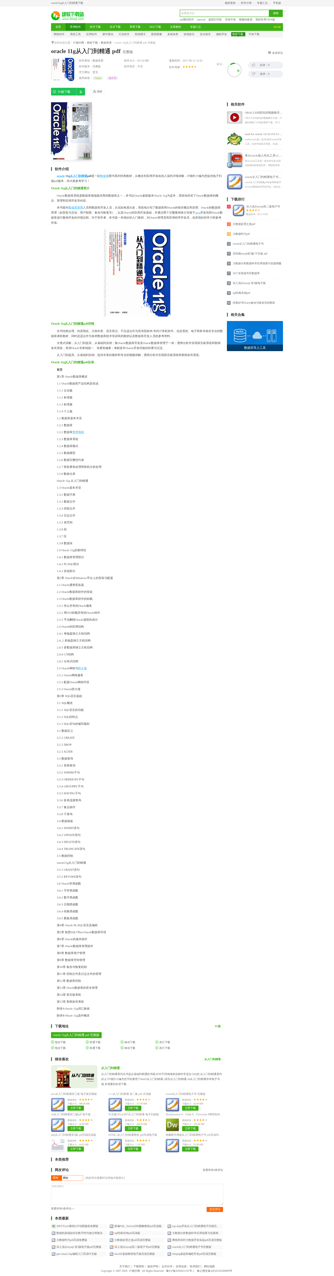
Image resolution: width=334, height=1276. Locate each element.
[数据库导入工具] (255, 322)
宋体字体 (230, 19)
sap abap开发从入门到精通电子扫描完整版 (197, 1226)
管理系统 (78, 432)
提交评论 (215, 1209)
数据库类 (106, 42)
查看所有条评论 (213, 1170)
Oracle (98, 78)
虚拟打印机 (215, 19)
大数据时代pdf (241, 233)
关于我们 (124, 1266)
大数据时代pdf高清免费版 (71, 1240)
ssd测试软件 (187, 19)
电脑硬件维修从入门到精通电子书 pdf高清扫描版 (195, 1134)
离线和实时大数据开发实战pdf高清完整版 (197, 1240)
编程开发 (221, 34)
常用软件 (75, 26)
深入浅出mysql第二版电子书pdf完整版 (137, 1247)
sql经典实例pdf (241, 293)
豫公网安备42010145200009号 (214, 1270)
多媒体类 (172, 34)
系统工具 (75, 34)
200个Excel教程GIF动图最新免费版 (77, 1226)
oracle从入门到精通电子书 (248, 243)
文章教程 (175, 26)
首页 (58, 26)
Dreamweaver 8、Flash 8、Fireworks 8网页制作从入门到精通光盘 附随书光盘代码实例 (216, 1114)
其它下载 (164, 1042)
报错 (99, 91)
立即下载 (75, 1108)
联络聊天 (140, 34)
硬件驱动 (107, 34)
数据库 (104, 175)
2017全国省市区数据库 (246, 273)
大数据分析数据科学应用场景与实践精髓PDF (257, 263)
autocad (201, 19)
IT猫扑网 (78, 42)
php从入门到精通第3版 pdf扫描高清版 (73, 1134)
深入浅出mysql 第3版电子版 (249, 283)
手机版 (277, 3)
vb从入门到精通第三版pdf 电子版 (71, 1114)
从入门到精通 (78, 175)
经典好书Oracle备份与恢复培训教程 (254, 302)
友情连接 (181, 1266)
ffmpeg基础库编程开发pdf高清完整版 (194, 1253)
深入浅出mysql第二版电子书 (263, 206)
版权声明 (152, 1266)
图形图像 (156, 34)
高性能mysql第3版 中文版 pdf (250, 253)
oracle (61, 175)
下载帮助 (138, 1266)
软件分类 (246, 3)
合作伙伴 (167, 1266)
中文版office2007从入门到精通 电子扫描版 (133, 1114)
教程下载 (237, 34)
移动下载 (129, 1042)
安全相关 (205, 34)
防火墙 (82, 668)
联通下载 (95, 1042)
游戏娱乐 (189, 34)
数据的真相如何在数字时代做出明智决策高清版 (81, 1233)
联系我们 (195, 1266)
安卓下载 (115, 26)
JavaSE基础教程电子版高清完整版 (134, 1253)
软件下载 (95, 26)
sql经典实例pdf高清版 (127, 1233)
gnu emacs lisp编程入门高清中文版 (76, 1253)
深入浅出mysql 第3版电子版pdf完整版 (78, 1247)
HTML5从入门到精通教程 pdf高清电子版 (132, 1134)
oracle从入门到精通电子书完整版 (191, 1247)
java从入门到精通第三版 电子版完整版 (74, 1094)
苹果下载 (135, 26)
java (197, 212)
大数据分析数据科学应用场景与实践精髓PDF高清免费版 (197, 1233)
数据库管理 (75, 207)
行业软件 (124, 34)
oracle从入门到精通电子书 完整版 (185, 1094)
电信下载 (60, 1042)
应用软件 (91, 34)
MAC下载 (155, 26)
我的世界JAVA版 (265, 19)
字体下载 (254, 34)
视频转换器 (245, 19)
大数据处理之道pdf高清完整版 (132, 1240)
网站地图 (209, 1266)
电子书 (112, 78)
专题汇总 (262, 3)
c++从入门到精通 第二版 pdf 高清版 (129, 1094)
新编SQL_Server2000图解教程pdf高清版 (138, 1226)
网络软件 (59, 34)
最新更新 (230, 3)
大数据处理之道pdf (244, 224)
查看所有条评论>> (62, 1208)
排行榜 (277, 27)
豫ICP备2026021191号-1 (180, 1270)
